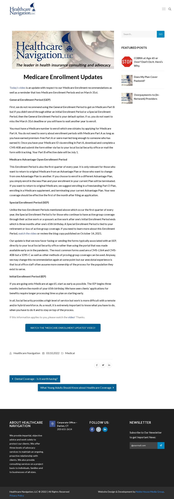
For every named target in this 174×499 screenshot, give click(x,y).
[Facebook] (92, 429)
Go (160, 34)
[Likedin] (105, 429)
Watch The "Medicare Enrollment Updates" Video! (62, 327)
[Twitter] (98, 429)
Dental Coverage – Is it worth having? (36, 378)
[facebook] (96, 365)
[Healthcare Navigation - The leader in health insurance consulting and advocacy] (23, 9)
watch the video (27, 233)
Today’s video (17, 87)
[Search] (170, 8)
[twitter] (103, 365)
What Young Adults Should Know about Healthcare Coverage (76, 387)
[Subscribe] (161, 445)
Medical (70, 353)
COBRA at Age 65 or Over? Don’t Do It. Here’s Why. (148, 62)
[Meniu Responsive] (164, 9)
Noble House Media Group (150, 491)
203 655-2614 (64, 429)
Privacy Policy (17, 495)
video (71, 317)
